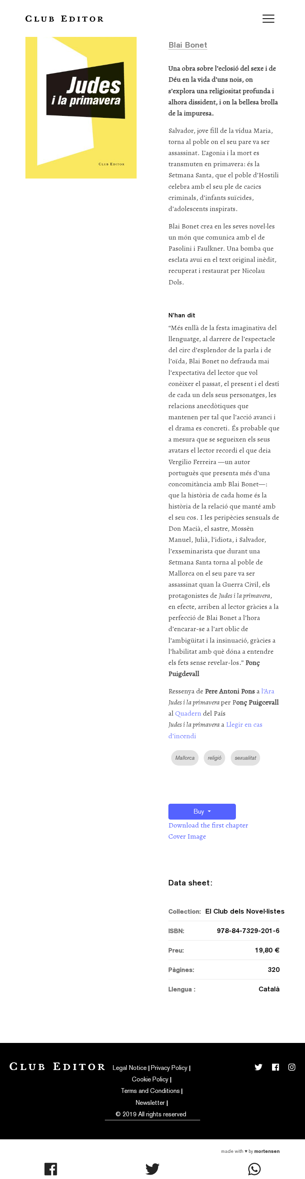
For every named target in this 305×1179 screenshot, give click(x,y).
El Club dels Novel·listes (242, 911)
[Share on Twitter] (152, 1169)
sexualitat (245, 758)
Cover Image (187, 836)
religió (214, 758)
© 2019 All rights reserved (151, 1114)
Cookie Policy (150, 1079)
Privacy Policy (169, 1067)
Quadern (189, 713)
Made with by (250, 1151)
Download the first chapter (208, 825)
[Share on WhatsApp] (254, 1169)
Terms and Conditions (150, 1091)
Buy (199, 811)
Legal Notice (130, 1067)
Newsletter (150, 1102)
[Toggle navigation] (268, 19)
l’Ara (267, 691)
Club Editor (64, 18)
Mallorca (185, 758)
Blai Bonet (187, 44)
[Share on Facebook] (50, 1169)
